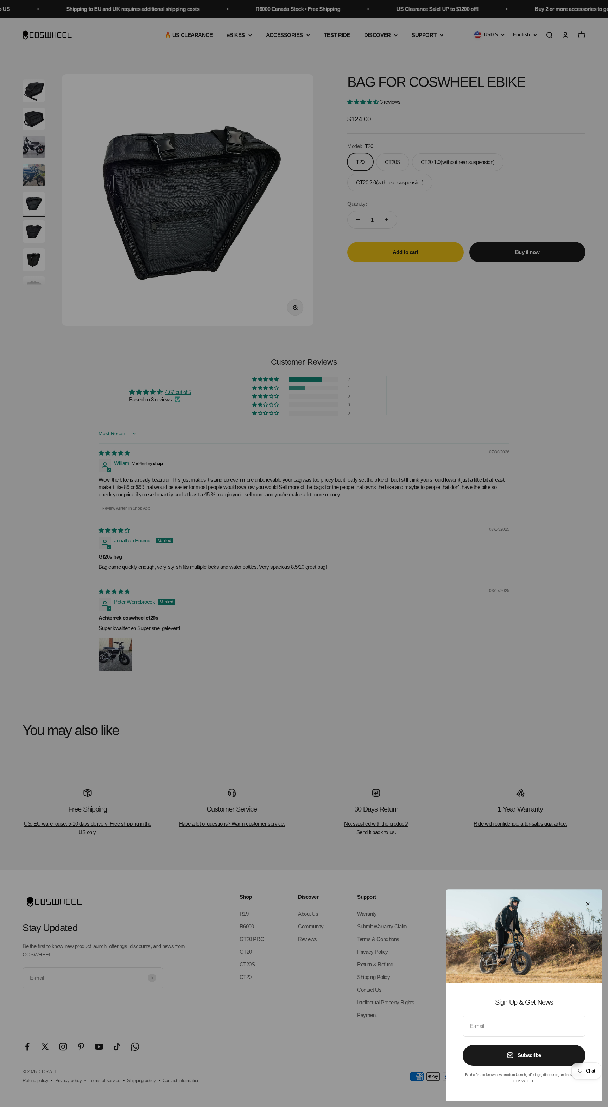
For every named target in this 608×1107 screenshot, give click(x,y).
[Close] (587, 904)
